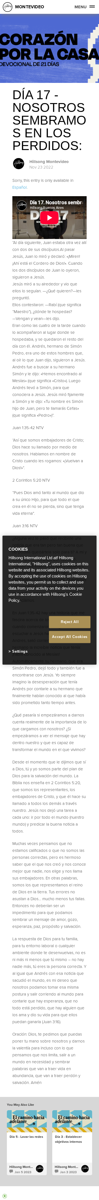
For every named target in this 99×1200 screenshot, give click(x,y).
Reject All (70, 622)
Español (19, 187)
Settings (20, 652)
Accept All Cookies (69, 637)
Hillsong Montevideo (49, 162)
